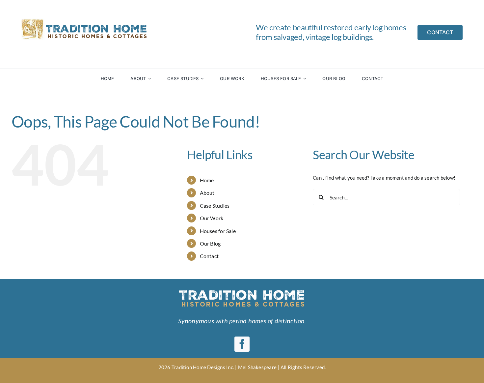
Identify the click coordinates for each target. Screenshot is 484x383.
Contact (209, 256)
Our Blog (210, 243)
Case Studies (215, 205)
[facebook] (242, 344)
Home (207, 180)
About (207, 193)
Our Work (212, 218)
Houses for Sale (218, 231)
